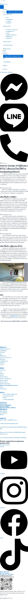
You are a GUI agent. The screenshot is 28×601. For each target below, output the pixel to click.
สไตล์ (2, 368)
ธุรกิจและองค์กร (7, 26)
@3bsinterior (14, 316)
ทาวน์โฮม (8, 21)
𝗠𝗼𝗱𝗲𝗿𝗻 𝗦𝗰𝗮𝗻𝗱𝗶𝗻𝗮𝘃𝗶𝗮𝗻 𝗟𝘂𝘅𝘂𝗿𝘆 (9, 385)
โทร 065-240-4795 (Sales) (7, 574)
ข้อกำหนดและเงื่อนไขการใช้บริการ (8, 407)
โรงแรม (2, 364)
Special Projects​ (7, 41)
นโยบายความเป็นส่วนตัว (5, 405)
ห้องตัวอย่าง (9, 38)
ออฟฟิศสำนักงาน (4, 361)
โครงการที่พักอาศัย (7, 14)
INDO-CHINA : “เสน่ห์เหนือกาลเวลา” (8, 420)
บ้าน (7, 17)
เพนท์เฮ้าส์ (8, 23)
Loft (1, 371)
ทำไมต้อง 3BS (3, 402)
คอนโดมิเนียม (9, 19)
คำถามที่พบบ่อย (6, 62)
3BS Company (3, 411)
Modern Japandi (4, 380)
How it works (3, 404)
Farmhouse (3, 370)
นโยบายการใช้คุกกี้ (4, 406)
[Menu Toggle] (2, 7)
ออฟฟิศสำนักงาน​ (10, 31)
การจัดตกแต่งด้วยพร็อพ (8, 399)
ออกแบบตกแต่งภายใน (8, 396)
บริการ (2, 392)
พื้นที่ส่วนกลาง (9, 36)
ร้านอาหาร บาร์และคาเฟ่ (12, 29)
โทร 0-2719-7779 (4, 571)
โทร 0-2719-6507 (4, 573)
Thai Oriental (3, 388)
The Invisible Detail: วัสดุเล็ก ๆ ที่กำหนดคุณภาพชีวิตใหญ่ (13, 437)
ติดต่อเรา (5, 65)
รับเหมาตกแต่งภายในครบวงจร (10, 394)
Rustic (1, 387)
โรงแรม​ (8, 33)
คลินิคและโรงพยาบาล (11, 35)
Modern (2, 375)
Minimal (2, 373)
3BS (4, 58)
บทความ (3, 418)
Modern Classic (4, 376)
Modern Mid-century (5, 383)
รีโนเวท (5, 397)
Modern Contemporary (5, 378)
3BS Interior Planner (5, 445)
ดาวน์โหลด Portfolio (8, 45)
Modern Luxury (3, 382)
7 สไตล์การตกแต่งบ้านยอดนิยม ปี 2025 (9, 423)
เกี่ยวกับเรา (3, 409)
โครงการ (3, 347)
